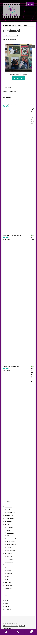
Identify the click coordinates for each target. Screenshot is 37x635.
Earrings (9, 570)
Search (18, 632)
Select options (18, 78)
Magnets (9, 556)
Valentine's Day (11, 550)
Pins (8, 576)
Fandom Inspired (9, 518)
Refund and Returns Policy (10, 626)
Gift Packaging (9, 521)
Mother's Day (10, 541)
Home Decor (8, 553)
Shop (6, 600)
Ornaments (10, 559)
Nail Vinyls (8, 582)
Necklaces (9, 573)
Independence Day (12, 538)
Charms (9, 567)
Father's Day (10, 533)
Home (6, 25)
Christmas (10, 527)
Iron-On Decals (9, 562)
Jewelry (7, 565)
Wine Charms (8, 588)
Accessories (8, 507)
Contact (7, 606)
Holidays (7, 524)
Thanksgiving (10, 547)
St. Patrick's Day (11, 544)
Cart (28, 630)
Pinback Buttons (11, 512)
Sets (8, 579)
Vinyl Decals (8, 585)
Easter (8, 530)
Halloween (10, 536)
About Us (7, 603)
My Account (8, 609)
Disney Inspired (9, 515)
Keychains (9, 509)
